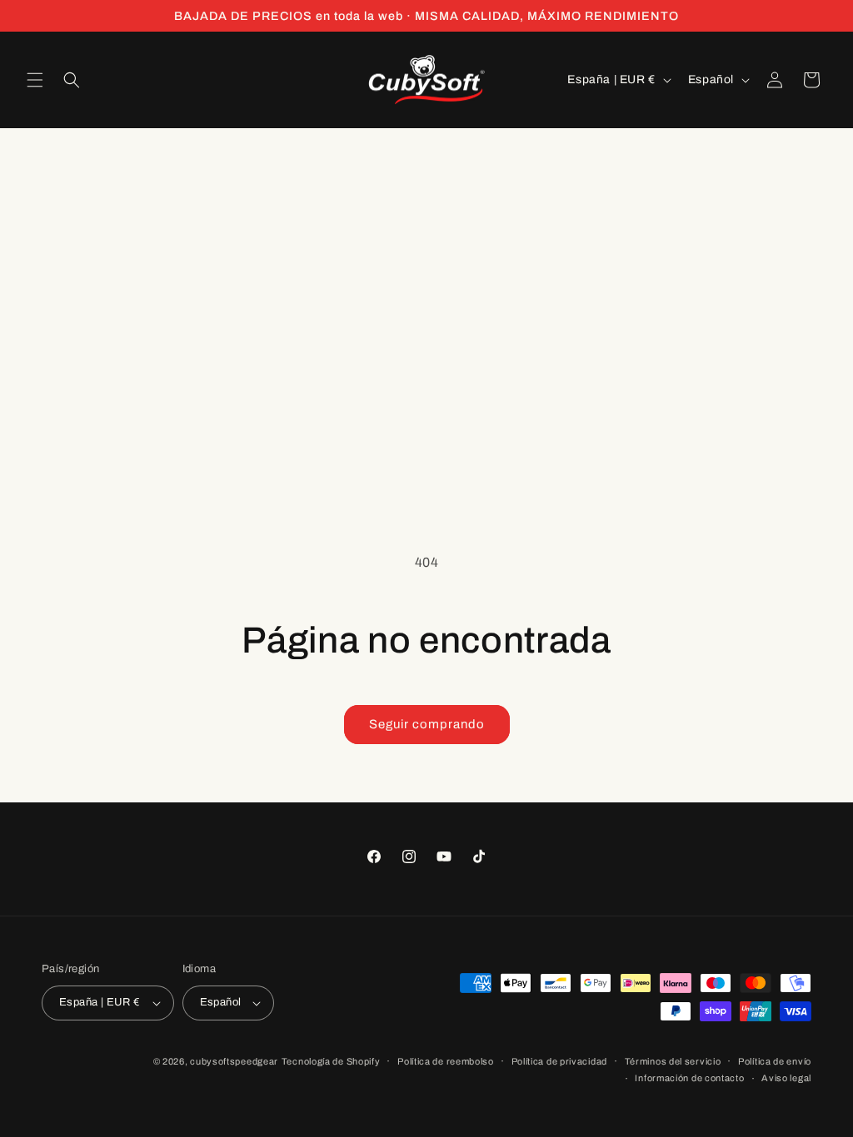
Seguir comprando (427, 724)
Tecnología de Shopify (331, 1061)
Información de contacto (689, 1078)
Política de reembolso (445, 1061)
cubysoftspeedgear (234, 1061)
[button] (35, 80)
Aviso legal (786, 1078)
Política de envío (774, 1061)
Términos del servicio (673, 1061)
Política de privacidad (559, 1061)
